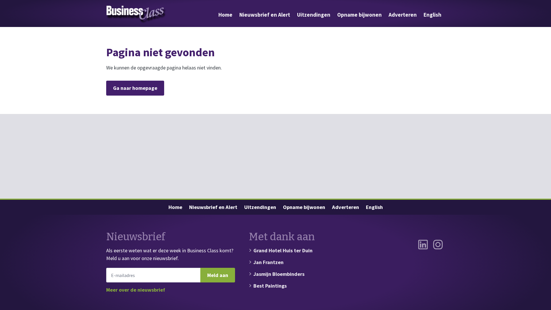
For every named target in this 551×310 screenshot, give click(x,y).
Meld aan (217, 275)
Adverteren (403, 14)
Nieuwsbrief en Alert (264, 14)
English (432, 14)
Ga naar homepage (135, 88)
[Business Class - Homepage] (136, 15)
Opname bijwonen (359, 14)
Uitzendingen (313, 14)
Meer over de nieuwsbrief (135, 289)
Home (225, 14)
